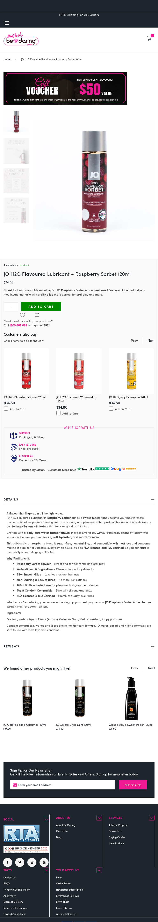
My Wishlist (62, 901)
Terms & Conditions (14, 913)
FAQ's (6, 883)
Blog (58, 837)
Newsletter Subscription (69, 889)
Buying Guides (117, 837)
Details (11, 499)
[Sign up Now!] (65, 104)
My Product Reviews (67, 895)
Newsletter (115, 831)
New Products (116, 843)
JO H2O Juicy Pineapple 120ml (128, 397)
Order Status (63, 883)
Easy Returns (27, 444)
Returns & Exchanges (15, 907)
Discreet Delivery (13, 901)
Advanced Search (66, 913)
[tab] (79, 500)
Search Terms (64, 907)
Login (59, 877)
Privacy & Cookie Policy (16, 889)
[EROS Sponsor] (26, 852)
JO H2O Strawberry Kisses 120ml (24, 397)
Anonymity (9, 895)
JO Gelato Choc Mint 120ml (73, 725)
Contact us (9, 877)
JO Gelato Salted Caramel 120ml (24, 725)
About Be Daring (65, 825)
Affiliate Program (118, 825)
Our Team (62, 831)
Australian (26, 456)
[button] (18, 149)
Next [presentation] (151, 340)
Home (6, 59)
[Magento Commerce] (20, 38)
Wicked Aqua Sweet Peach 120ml (130, 725)
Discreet (24, 433)
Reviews (11, 646)
